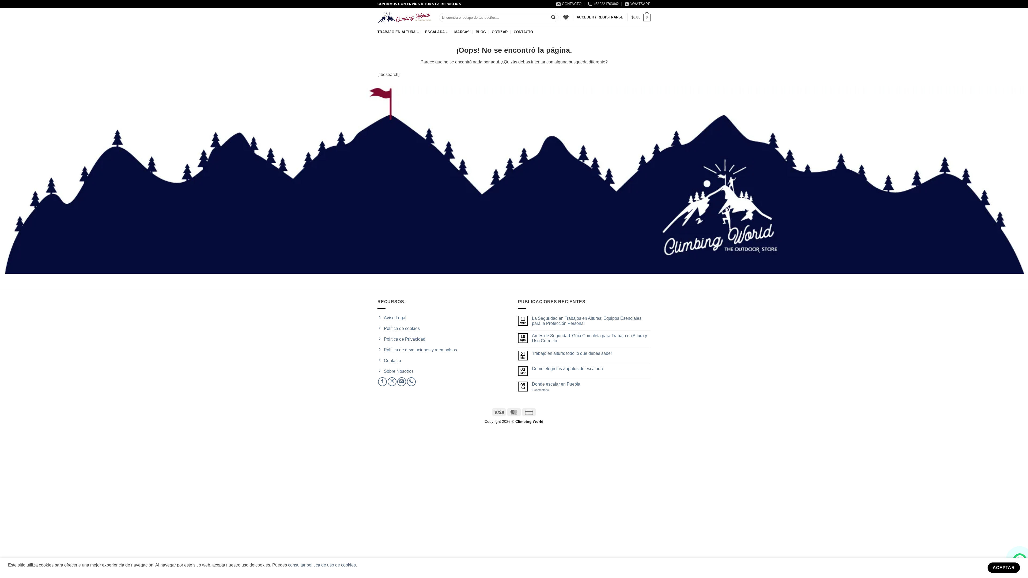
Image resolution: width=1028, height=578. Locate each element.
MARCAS (462, 32)
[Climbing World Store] (404, 17)
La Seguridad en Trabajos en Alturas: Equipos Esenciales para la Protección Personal (586, 321)
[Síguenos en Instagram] (392, 381)
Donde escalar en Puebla (556, 384)
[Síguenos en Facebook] (382, 381)
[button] (641, 17)
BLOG (481, 32)
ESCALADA (435, 32)
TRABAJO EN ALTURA (396, 32)
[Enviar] (553, 17)
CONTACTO (523, 32)
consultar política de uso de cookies (322, 565)
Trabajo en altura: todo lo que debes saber (572, 353)
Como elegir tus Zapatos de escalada (567, 368)
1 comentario (545, 390)
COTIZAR (500, 32)
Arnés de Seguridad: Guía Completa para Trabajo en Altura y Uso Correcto (589, 338)
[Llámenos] (411, 381)
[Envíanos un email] (401, 381)
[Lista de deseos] (566, 17)
